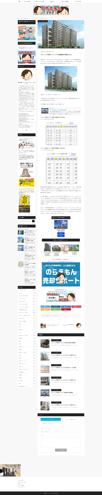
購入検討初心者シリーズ (27, 386)
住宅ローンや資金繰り (65, 1)
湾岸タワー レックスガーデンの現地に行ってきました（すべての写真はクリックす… (30, 275)
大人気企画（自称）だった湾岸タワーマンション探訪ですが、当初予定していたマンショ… (30, 235)
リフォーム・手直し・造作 (26, 304)
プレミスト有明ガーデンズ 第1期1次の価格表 (58, 109)
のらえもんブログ (50, 493)
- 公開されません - (45, 431)
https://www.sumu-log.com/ (23, 124)
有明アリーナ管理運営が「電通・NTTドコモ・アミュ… (30, 248)
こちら (49, 196)
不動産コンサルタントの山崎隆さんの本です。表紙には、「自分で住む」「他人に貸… (30, 259)
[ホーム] (19, 1)
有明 (27, 343)
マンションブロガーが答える (27, 295)
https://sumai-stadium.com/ (23, 118)
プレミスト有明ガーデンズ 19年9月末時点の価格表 (63, 342)
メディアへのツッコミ (27, 298)
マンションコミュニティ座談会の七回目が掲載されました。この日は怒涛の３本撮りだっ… (30, 267)
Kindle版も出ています (22, 194)
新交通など (27, 338)
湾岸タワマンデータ (26, 363)
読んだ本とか (27, 380)
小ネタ (27, 332)
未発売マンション (27, 346)
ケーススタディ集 (78, 1)
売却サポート (52, 1)
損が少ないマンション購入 (27, 335)
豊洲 (27, 383)
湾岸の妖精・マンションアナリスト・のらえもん (27, 83)
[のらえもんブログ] (51, 14)
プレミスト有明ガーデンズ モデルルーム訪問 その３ (63, 355)
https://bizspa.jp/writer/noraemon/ (24, 121)
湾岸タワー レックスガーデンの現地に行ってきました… (30, 272)
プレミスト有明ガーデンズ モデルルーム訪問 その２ (63, 380)
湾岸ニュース (27, 366)
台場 (26, 326)
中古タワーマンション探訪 (40, 1)
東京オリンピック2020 (27, 352)
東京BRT (27, 349)
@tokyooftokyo (30, 111)
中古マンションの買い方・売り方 (27, 315)
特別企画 (27, 377)
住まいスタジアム (27, 318)
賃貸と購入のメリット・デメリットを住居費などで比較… (30, 240)
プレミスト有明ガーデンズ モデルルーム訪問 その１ (63, 405)
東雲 (27, 355)
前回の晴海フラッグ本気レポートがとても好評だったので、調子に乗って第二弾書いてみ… (30, 243)
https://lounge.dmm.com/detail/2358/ (24, 127)
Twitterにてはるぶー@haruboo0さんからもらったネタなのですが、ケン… (30, 283)
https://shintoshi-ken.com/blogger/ (24, 114)
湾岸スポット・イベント (27, 360)
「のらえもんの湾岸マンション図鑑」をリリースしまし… (30, 231)
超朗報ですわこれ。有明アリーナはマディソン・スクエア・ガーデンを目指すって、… (30, 251)
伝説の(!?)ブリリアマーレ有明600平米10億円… (30, 280)
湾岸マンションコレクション (26, 369)
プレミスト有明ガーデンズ (47, 315)
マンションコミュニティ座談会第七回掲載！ (30, 264)
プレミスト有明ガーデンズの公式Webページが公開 (63, 367)
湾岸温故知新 (26, 372)
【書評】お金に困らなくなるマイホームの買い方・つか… (30, 256)
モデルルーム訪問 (27, 1)
